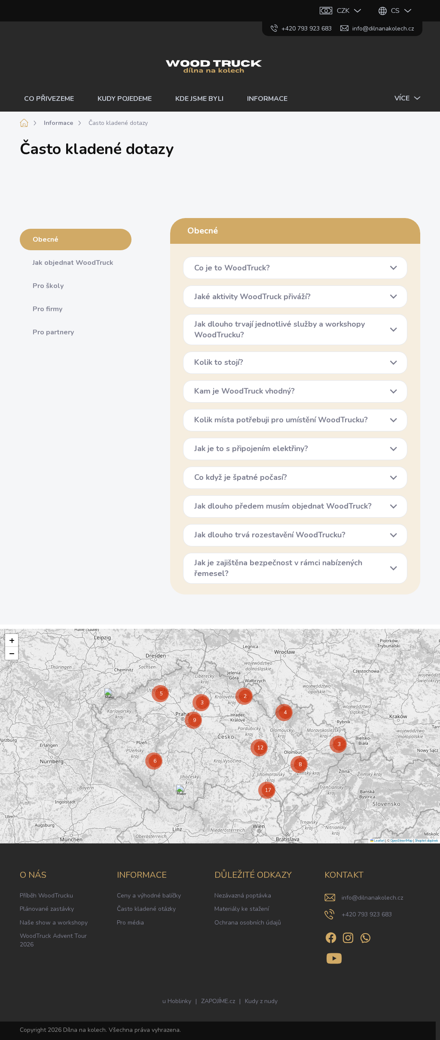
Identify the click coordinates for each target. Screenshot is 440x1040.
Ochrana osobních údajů (247, 923)
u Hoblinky (176, 1001)
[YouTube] (334, 956)
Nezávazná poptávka (242, 895)
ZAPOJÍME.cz (218, 1001)
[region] (220, 736)
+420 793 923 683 (367, 914)
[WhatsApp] (365, 936)
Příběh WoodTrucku (46, 895)
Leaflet (379, 840)
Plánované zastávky (47, 909)
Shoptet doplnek (426, 840)
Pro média (130, 923)
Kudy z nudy (261, 1001)
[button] (109, 697)
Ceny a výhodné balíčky (149, 895)
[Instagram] (348, 936)
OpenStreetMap (401, 840)
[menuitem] (52, 99)
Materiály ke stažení (241, 909)
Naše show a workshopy (54, 923)
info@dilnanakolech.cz (372, 898)
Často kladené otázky (146, 909)
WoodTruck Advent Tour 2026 (53, 940)
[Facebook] (330, 936)
